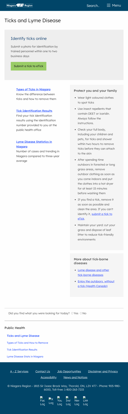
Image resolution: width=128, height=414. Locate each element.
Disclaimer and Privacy (103, 371)
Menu (116, 5)
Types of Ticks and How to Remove (27, 342)
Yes (76, 313)
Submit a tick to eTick (28, 66)
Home (19, 5)
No (84, 313)
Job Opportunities (69, 371)
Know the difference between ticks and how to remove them (36, 94)
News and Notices (75, 377)
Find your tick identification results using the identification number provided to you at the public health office (36, 120)
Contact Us (42, 371)
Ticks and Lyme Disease (23, 335)
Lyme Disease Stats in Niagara (25, 356)
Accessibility (49, 377)
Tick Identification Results (22, 349)
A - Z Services (19, 371)
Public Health (15, 328)
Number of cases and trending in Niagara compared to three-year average (37, 151)
